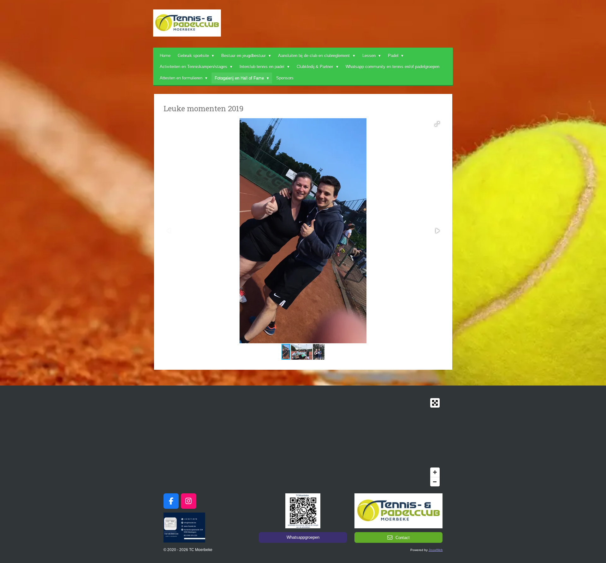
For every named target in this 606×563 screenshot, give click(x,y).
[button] (437, 124)
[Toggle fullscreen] (435, 403)
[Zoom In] (435, 472)
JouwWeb (436, 550)
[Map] (303, 442)
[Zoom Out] (435, 481)
